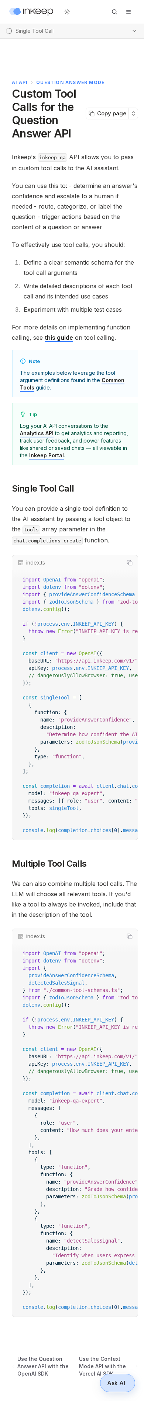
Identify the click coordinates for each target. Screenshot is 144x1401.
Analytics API (37, 433)
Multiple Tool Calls (49, 863)
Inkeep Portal (46, 455)
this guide (59, 337)
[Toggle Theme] (67, 11)
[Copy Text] (129, 563)
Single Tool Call (43, 488)
